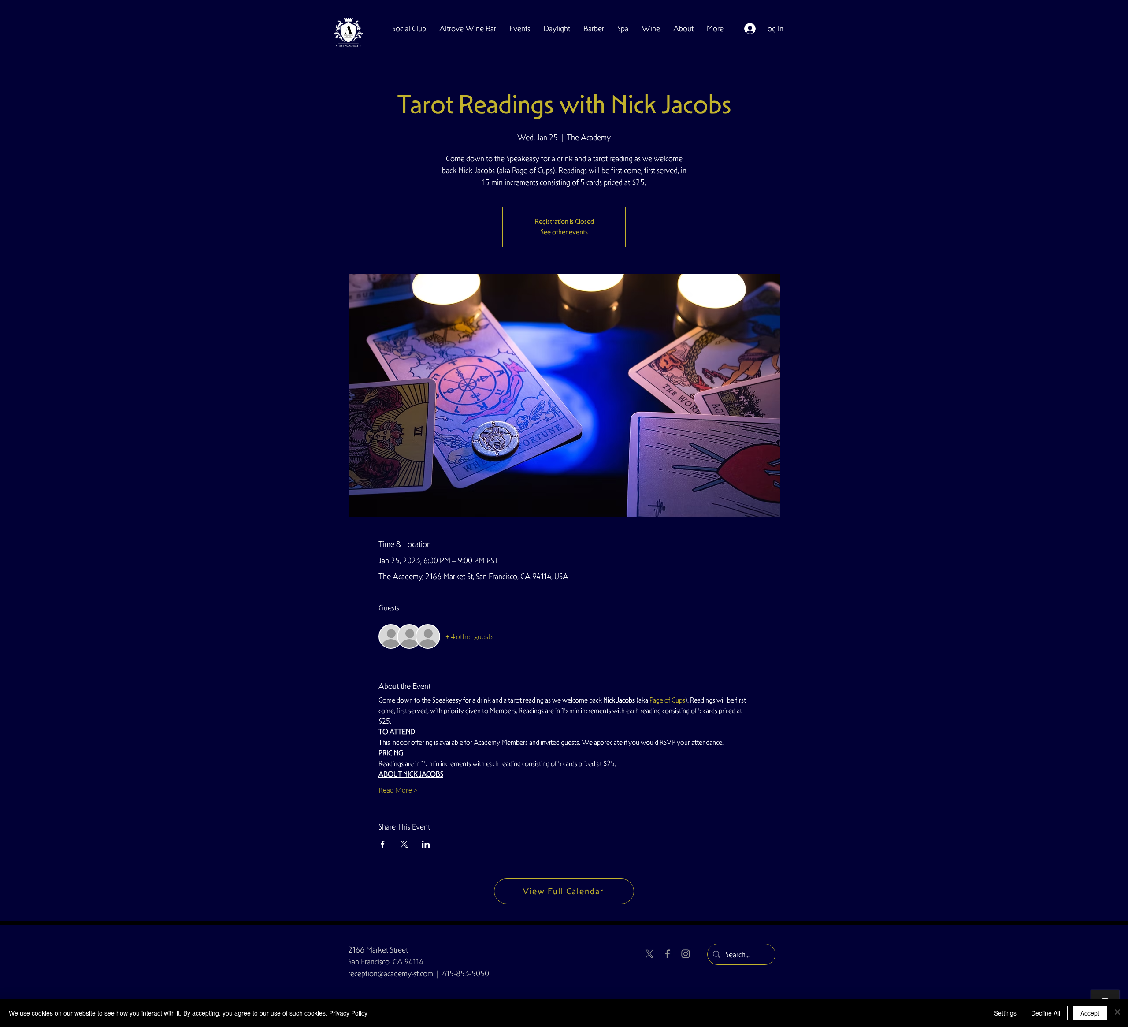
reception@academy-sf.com (390, 973)
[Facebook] (667, 954)
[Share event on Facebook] (382, 844)
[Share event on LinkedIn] (426, 844)
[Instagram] (685, 954)
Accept (1089, 1012)
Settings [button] (1005, 1012)
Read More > (397, 789)
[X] (649, 954)
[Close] (1117, 1013)
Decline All (1045, 1012)
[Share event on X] (404, 844)
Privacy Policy (348, 1012)
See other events (564, 232)
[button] (409, 29)
